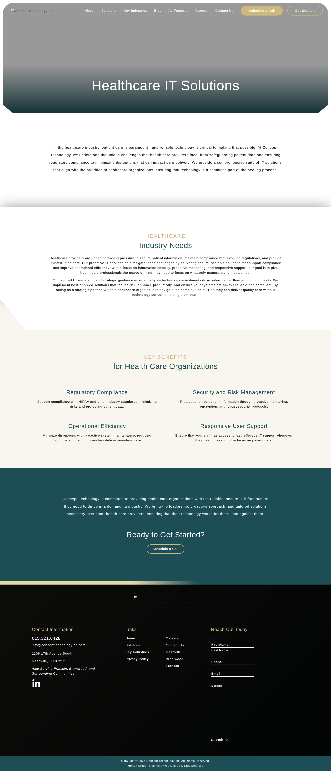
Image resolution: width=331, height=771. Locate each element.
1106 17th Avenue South (52, 653)
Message (218, 679)
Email (215, 667)
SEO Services (193, 765)
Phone (216, 655)
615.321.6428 (46, 638)
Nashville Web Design (164, 765)
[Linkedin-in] (36, 684)
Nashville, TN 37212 (48, 661)
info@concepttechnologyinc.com (58, 645)
